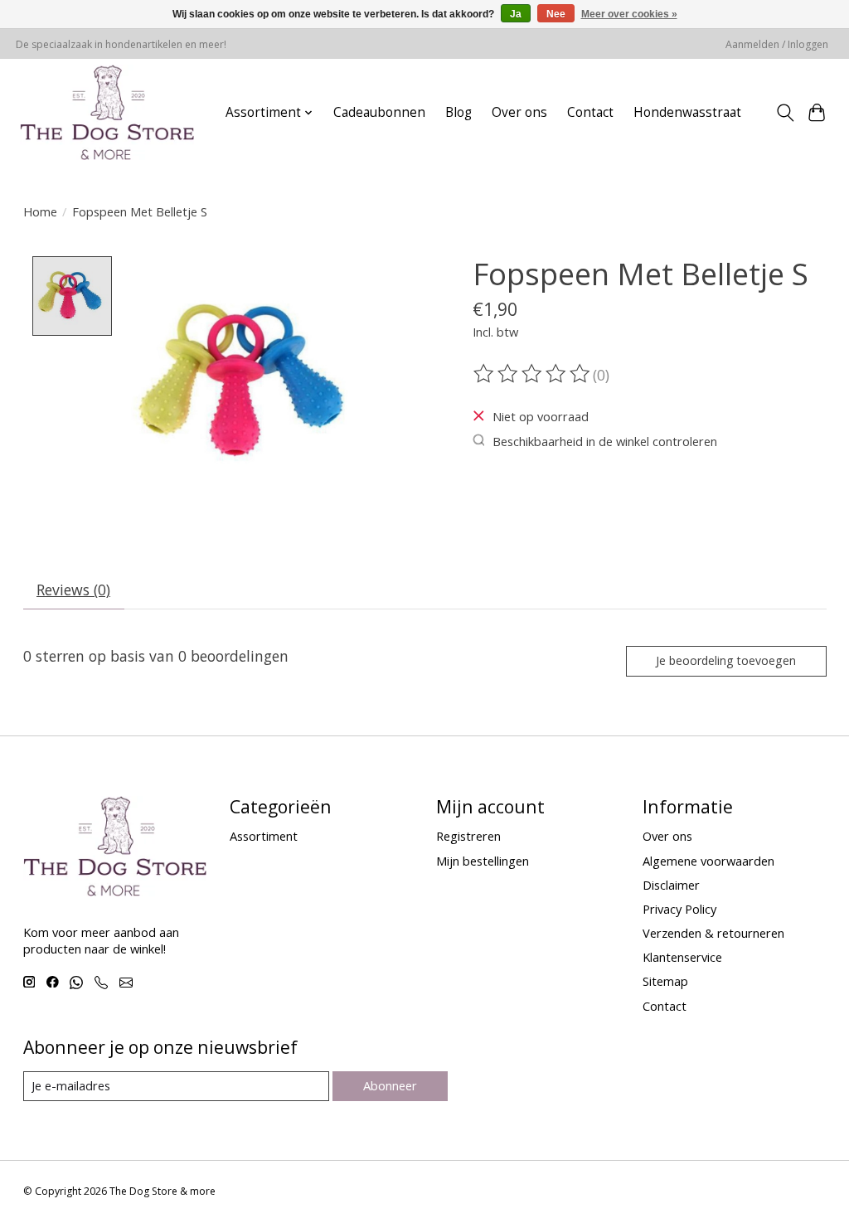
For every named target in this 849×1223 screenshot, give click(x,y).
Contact (590, 112)
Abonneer (390, 1085)
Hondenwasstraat (687, 112)
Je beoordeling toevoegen (726, 660)
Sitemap (665, 981)
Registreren (468, 835)
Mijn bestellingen (482, 860)
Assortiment (264, 835)
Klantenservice (682, 957)
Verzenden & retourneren (713, 933)
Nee (555, 14)
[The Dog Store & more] (107, 112)
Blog (458, 112)
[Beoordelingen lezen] (533, 374)
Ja (516, 14)
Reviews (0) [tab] (73, 589)
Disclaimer (671, 884)
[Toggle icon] (785, 113)
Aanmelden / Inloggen (776, 44)
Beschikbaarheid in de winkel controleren (604, 441)
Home (40, 211)
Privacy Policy (679, 908)
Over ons (519, 112)
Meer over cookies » (629, 14)
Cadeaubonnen (379, 112)
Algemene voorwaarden (708, 860)
